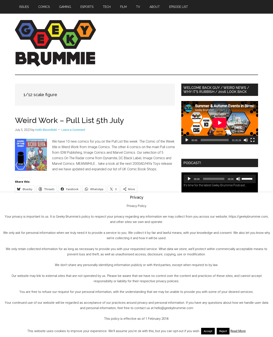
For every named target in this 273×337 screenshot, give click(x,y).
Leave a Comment (73, 130)
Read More (238, 331)
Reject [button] (223, 331)
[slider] (248, 178)
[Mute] (246, 140)
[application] (219, 122)
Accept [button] (208, 331)
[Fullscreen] (252, 140)
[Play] (187, 140)
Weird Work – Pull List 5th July (69, 120)
